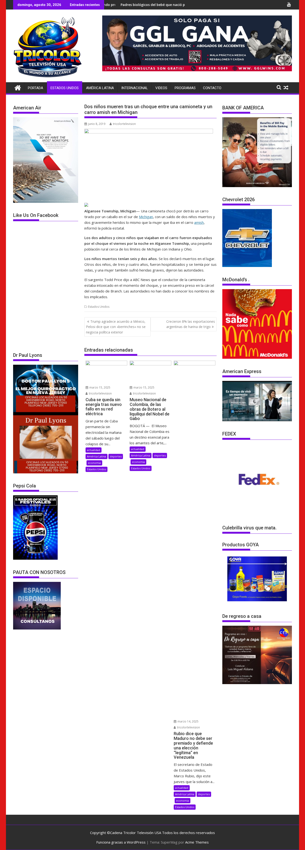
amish (199, 222)
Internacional (134, 88)
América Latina (100, 88)
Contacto (212, 88)
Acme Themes (197, 842)
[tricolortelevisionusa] (17, 87)
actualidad (93, 450)
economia (94, 463)
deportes (116, 456)
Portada (35, 88)
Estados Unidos (65, 88)
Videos (161, 88)
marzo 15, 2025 (99, 387)
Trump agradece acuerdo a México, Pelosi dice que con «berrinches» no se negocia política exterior (116, 326)
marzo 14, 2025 (187, 721)
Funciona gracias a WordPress (121, 842)
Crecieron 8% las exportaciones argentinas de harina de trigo (190, 324)
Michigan (146, 216)
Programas (185, 88)
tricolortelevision (124, 124)
